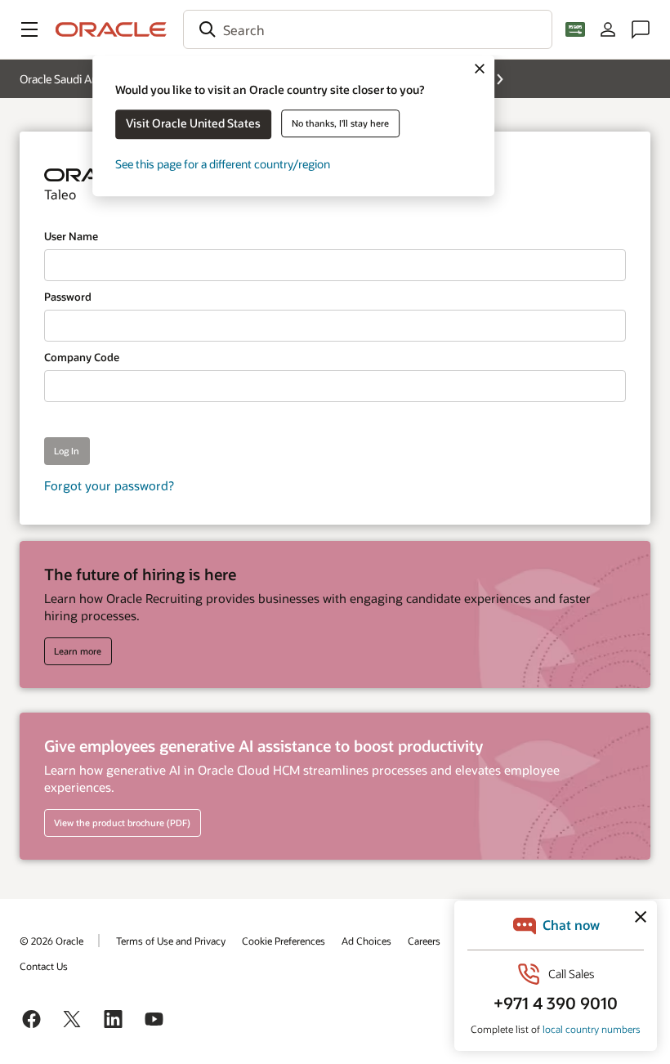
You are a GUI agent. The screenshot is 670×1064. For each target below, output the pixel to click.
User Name (71, 236)
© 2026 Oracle (51, 940)
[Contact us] (640, 29)
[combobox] (367, 29)
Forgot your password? (109, 485)
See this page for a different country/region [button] (222, 164)
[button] (29, 29)
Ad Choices (366, 940)
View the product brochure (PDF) (122, 822)
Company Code (81, 357)
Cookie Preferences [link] (283, 940)
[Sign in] (608, 29)
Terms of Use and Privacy (171, 940)
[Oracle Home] (111, 29)
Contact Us (44, 965)
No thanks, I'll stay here (340, 123)
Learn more (77, 651)
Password (68, 296)
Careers (424, 940)
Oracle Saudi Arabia (68, 79)
